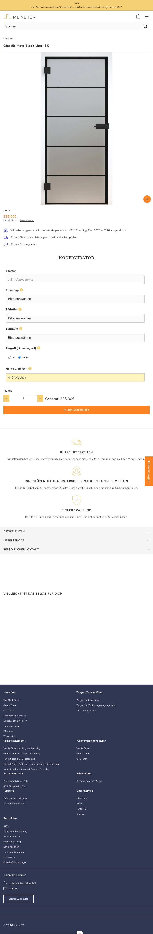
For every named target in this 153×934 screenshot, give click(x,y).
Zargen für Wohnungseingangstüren (96, 705)
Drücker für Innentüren (15, 798)
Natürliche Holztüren (14, 715)
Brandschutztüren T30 (15, 781)
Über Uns (81, 798)
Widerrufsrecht (11, 836)
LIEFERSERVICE (13, 540)
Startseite (8, 38)
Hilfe (79, 803)
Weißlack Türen (11, 700)
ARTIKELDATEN (14, 531)
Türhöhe (11, 309)
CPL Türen (8, 710)
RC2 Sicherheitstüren (14, 786)
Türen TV (81, 808)
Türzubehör (9, 736)
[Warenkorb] (138, 16)
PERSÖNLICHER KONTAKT (21, 549)
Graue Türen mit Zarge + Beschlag (21, 753)
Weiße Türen (83, 748)
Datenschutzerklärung (15, 831)
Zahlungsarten (11, 846)
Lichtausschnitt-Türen (15, 720)
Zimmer (11, 270)
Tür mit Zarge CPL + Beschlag (19, 758)
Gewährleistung (12, 841)
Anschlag (12, 290)
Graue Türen (10, 705)
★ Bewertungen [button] (149, 471)
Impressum (9, 857)
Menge (7, 391)
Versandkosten (27, 220)
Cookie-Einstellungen (15, 862)
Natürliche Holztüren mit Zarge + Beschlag (26, 769)
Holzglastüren (11, 726)
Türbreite (12, 328)
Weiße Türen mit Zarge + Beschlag (21, 748)
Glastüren (8, 731)
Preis (6, 210)
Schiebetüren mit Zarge (89, 781)
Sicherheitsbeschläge (14, 803)
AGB (6, 826)
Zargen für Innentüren (88, 700)
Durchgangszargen (86, 710)
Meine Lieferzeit (16, 368)
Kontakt (80, 814)
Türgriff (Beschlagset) (21, 348)
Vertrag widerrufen (19, 898)
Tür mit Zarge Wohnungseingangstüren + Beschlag (31, 764)
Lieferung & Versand (14, 852)
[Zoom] (147, 199)
